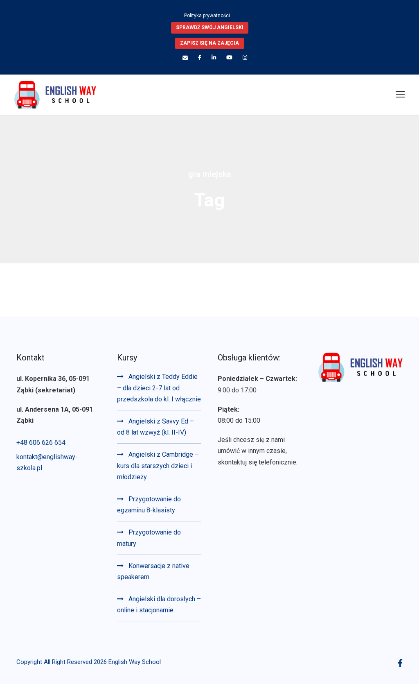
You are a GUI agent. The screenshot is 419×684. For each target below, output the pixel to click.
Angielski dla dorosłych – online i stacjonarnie (159, 604)
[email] (185, 57)
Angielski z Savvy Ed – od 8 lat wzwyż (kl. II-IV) (155, 426)
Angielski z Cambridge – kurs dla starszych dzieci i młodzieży (158, 465)
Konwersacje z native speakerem (153, 571)
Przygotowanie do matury (149, 537)
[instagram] (245, 57)
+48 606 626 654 (40, 442)
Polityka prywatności (207, 15)
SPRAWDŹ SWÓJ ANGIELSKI (209, 27)
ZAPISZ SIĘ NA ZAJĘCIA (209, 43)
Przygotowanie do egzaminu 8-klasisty (149, 504)
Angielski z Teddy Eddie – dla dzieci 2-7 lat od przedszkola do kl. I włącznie (159, 388)
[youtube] (229, 57)
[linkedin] (214, 57)
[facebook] (199, 57)
